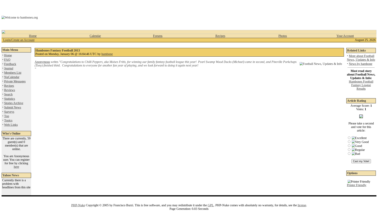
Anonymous (42, 62)
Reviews (9, 90)
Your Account (345, 35)
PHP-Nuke (78, 205)
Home (33, 35)
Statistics (9, 98)
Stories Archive (13, 103)
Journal (8, 68)
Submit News (12, 107)
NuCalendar (11, 77)
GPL (211, 205)
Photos (282, 35)
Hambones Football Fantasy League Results (361, 85)
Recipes (220, 35)
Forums (157, 35)
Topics (8, 120)
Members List (12, 72)
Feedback (10, 64)
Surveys (9, 111)
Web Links (11, 124)
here (16, 166)
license (302, 205)
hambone (107, 54)
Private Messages (15, 81)
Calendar (95, 35)
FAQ (7, 59)
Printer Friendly (356, 185)
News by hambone (360, 63)
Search (8, 94)
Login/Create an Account (18, 40)
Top (6, 116)
